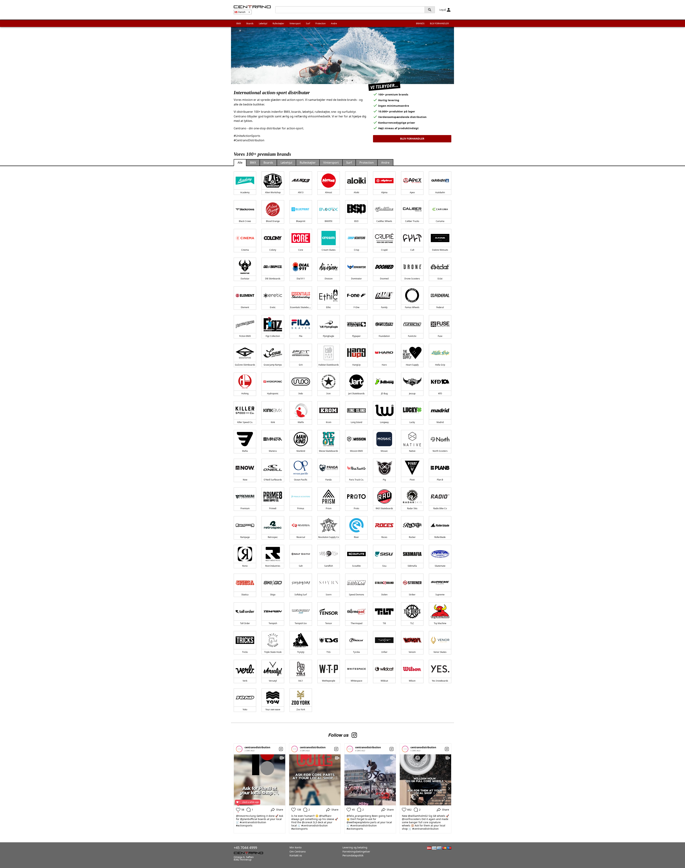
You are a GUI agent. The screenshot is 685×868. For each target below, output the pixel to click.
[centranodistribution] (239, 748)
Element (245, 307)
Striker (412, 594)
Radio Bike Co (440, 508)
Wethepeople (328, 680)
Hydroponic (272, 393)
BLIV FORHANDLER (439, 23)
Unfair (384, 652)
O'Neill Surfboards (273, 479)
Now (245, 479)
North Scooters (440, 450)
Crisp (356, 249)
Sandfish (328, 565)
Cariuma (440, 221)
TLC (412, 623)
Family (384, 307)
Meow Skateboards (328, 450)
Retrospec (273, 537)
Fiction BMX (245, 336)
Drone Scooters (412, 278)
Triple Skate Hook (272, 652)
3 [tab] (342, 81)
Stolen (384, 594)
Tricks (245, 652)
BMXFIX (328, 221)
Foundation (384, 336)
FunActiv (412, 336)
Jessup (412, 393)
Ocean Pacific (300, 479)
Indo (300, 393)
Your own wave (272, 709)
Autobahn (440, 192)
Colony (272, 249)
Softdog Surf (301, 594)
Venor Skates (439, 652)
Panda (328, 479)
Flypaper (356, 336)
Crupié (384, 249)
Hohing (244, 393)
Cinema (245, 249)
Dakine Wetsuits (440, 249)
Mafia (245, 450)
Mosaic (384, 450)
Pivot (412, 479)
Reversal (300, 537)
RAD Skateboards (384, 508)
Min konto (295, 847)
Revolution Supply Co (328, 537)
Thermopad (356, 623)
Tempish (273, 623)
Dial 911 (301, 278)
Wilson (412, 680)
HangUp (356, 364)
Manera (273, 450)
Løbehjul (263, 23)
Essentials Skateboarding (302, 307)
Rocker (412, 537)
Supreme (440, 594)
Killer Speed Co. (245, 422)
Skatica (244, 594)
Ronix (245, 565)
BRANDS (420, 23)
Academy (245, 192)
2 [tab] (337, 81)
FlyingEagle (328, 336)
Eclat (440, 278)
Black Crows (245, 221)
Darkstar (245, 278)
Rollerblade (440, 537)
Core (300, 249)
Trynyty (300, 652)
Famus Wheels (412, 307)
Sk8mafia (412, 565)
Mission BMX (356, 450)
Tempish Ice (301, 623)
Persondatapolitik (352, 855)
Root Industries (272, 565)
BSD (356, 221)
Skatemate (440, 565)
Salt (301, 565)
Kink (273, 422)
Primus (300, 508)
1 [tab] (332, 81)
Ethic (328, 307)
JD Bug (384, 393)
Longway (384, 422)
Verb (245, 680)
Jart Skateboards (356, 393)
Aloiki (356, 192)
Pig (384, 479)
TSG (328, 652)
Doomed (384, 278)
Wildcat (384, 680)
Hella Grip (440, 364)
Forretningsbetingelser (356, 851)
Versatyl (273, 680)
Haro (384, 364)
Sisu (384, 565)
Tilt (384, 623)
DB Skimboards (272, 278)
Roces (384, 537)
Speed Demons (356, 594)
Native (412, 450)
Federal (440, 307)
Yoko (245, 709)
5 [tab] (353, 81)
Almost (328, 192)
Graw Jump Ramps (273, 364)
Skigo (272, 594)
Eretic (273, 307)
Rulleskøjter (278, 23)
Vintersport (295, 23)
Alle (240, 163)
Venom (412, 652)
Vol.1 (300, 680)
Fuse (440, 336)
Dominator (356, 278)
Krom (328, 422)
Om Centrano (298, 851)
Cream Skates (329, 249)
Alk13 (300, 192)
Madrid (440, 422)
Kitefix (301, 422)
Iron (328, 393)
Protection (320, 23)
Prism (328, 508)
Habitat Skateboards (328, 364)
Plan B (440, 479)
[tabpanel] (342, 55)
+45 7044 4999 (245, 847)
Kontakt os (296, 855)
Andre (334, 23)
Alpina (384, 192)
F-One (356, 307)
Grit (301, 364)
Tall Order (245, 623)
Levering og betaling (354, 847)
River (356, 537)
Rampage (245, 537)
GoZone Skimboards (245, 364)
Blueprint (300, 221)
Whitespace (356, 680)
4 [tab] (348, 81)
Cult (412, 249)
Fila (300, 336)
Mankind (300, 450)
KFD (440, 393)
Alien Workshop (273, 192)
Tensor (328, 623)
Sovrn (328, 594)
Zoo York (300, 709)
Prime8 (272, 508)
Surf (308, 23)
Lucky (412, 422)
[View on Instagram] (281, 749)
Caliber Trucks (412, 221)
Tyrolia (356, 652)
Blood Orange (273, 221)
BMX (238, 23)
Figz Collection (273, 336)
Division (329, 278)
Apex (412, 192)
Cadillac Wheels (384, 221)
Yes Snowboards (440, 680)
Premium (245, 508)
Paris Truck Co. (356, 479)
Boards (249, 23)
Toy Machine (440, 623)
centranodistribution (257, 747)
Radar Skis (412, 508)
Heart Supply (412, 364)
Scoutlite (356, 565)
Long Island (356, 422)
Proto (356, 508)
